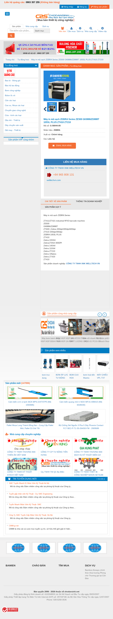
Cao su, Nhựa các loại (14, 105)
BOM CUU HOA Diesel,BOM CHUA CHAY (74, 376)
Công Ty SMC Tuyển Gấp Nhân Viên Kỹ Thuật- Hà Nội (31, 515)
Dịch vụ (80, 31)
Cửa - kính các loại (13, 115)
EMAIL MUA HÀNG (63, 146)
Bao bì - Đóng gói (12, 80)
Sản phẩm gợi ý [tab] (53, 207)
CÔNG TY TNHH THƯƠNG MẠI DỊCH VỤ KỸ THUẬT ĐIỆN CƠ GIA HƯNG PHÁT (88, 453)
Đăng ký (83, 7)
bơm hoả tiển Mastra (89, 376)
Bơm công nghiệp (12, 90)
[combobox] (49, 31)
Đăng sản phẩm (100, 7)
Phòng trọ (38, 604)
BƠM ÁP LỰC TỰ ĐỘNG (62, 376)
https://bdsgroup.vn (53, 604)
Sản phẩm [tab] (16, 26)
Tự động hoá (23, 59)
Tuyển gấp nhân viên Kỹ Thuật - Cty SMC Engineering (30, 494)
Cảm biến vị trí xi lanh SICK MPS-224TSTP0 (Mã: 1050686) (30, 403)
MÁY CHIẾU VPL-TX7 (102, 376)
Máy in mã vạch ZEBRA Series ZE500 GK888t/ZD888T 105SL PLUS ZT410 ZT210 (67, 59)
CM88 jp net (14, 526)
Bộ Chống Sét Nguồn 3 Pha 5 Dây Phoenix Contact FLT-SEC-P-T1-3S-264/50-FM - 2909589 (81, 426)
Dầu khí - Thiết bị (12, 120)
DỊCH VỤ (90, 565)
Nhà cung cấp (91, 31)
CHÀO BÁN (38, 565)
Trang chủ (10, 59)
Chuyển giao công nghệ (15, 110)
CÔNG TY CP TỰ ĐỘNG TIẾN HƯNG (54, 453)
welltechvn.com (53, 180)
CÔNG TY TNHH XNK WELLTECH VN (65, 168)
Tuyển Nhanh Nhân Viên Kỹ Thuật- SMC (25, 504)
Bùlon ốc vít (10, 95)
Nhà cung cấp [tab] (32, 26)
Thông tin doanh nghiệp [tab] (89, 201)
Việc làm (62, 31)
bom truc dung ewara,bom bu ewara (47, 376)
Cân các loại (10, 100)
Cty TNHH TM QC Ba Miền (52, 472)
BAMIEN (10, 565)
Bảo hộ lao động (12, 85)
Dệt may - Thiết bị (13, 130)
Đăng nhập (68, 7)
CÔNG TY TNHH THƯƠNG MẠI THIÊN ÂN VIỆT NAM (21, 453)
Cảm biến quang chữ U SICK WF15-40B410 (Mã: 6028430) (81, 403)
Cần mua (72, 31)
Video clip (102, 31)
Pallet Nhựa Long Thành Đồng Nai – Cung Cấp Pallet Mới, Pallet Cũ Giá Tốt (30, 426)
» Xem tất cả (100, 479)
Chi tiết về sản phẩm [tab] (56, 201)
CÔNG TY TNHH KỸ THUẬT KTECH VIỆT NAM (19, 473)
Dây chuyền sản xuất (14, 125)
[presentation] (100, 315)
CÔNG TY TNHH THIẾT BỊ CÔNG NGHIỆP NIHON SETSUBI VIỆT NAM (88, 473)
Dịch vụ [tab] (45, 26)
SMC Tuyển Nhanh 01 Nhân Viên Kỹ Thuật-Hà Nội (29, 483)
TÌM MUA (64, 565)
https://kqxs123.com (70, 604)
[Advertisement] (75, 289)
